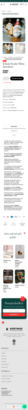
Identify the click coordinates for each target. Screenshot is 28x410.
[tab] (14, 126)
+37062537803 (4, 393)
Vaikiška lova (7, 260)
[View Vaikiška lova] (8, 251)
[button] (23, 19)
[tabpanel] (14, 174)
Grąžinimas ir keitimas (7, 376)
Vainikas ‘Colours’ (20, 285)
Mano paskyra (5, 364)
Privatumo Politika (6, 381)
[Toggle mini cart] (26, 4)
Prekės (9, 11)
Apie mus (3, 356)
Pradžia (3, 11)
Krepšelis (3, 361)
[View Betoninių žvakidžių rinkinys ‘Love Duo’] (8, 276)
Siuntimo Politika (5, 379)
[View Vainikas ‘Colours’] (20, 276)
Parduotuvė (4, 367)
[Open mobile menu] (1, 4)
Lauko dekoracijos (19, 57)
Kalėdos (10, 57)
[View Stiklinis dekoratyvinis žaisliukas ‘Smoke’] (20, 251)
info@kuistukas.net (5, 392)
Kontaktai (4, 359)
